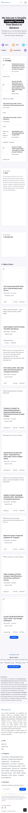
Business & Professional (16, 759)
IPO (3, 770)
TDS (10, 775)
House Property (6, 768)
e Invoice (13, 763)
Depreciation (5, 763)
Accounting (5, 757)
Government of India (15, 766)
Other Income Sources (17, 770)
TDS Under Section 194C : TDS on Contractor (12, 118)
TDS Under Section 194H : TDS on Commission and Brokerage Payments (13, 104)
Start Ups (4, 775)
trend (15, 775)
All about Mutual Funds (17, 757)
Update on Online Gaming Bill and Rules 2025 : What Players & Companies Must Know (13, 497)
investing (23, 768)
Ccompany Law (15, 761)
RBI (15, 773)
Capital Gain (5, 761)
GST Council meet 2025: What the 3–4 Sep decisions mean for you (13, 288)
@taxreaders (14, 657)
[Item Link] (6, 67)
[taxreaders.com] (6, 2)
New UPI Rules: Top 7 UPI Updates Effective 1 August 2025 (18, 133)
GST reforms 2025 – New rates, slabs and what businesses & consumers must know (14, 370)
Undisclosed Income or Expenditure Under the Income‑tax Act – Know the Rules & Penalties (18, 66)
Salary (24, 773)
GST (24, 766)
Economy (21, 763)
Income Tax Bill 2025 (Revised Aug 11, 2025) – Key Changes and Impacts (13, 618)
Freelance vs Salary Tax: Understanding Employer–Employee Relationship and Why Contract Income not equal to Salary (14, 412)
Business (4, 759)
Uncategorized (6, 777)
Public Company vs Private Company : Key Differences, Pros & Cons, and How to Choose (13, 577)
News (7, 770)
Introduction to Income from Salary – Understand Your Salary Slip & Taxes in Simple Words (13, 455)
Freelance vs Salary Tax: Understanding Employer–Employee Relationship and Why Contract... (18, 244)
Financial (4, 766)
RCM (19, 773)
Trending (21, 775)
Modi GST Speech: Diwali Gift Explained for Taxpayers (13, 536)
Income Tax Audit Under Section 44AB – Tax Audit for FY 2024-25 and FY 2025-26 (18, 149)
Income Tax (16, 768)
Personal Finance (7, 773)
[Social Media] (2, 808)
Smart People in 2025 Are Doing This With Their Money (14, 328)
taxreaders (16, 71)
